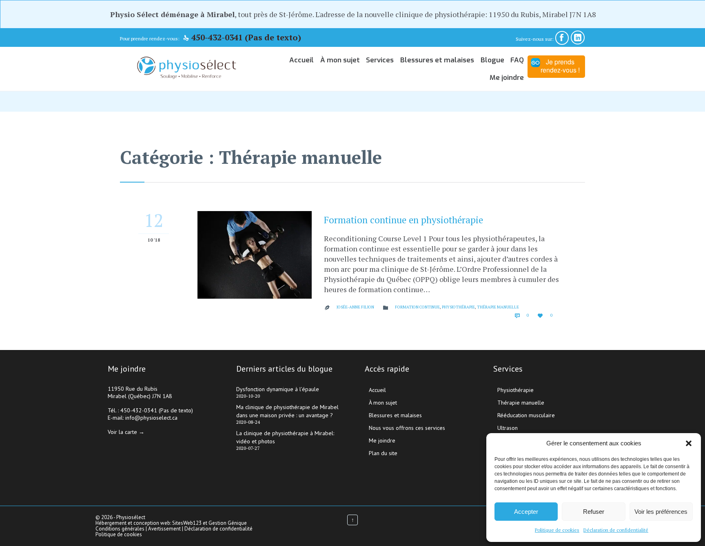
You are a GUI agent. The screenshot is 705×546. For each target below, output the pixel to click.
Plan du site (383, 453)
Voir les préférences (660, 511)
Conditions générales (120, 528)
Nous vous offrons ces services (407, 428)
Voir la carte (122, 432)
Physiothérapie (458, 307)
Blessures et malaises (395, 415)
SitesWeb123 (187, 523)
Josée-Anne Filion (355, 307)
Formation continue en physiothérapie (403, 220)
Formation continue (417, 307)
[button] (689, 443)
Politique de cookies (557, 530)
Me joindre (382, 440)
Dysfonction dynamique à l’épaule (277, 389)
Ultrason (507, 428)
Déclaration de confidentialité (615, 530)
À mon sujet (383, 402)
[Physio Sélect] (186, 68)
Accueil (377, 390)
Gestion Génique (227, 523)
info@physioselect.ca (151, 417)
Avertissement (164, 528)
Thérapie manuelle (498, 307)
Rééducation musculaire (526, 415)
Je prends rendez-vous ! (560, 66)
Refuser (593, 511)
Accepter (526, 511)
